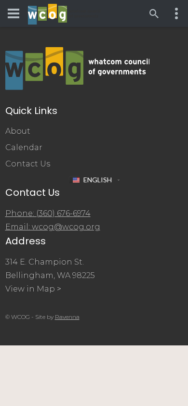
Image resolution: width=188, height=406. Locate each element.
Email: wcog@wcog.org (52, 226)
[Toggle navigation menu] (13, 13)
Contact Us (27, 163)
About (17, 131)
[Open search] (154, 13)
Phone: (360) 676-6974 (48, 213)
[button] (94, 180)
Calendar (23, 147)
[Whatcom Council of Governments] (64, 14)
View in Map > (33, 288)
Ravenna (67, 316)
